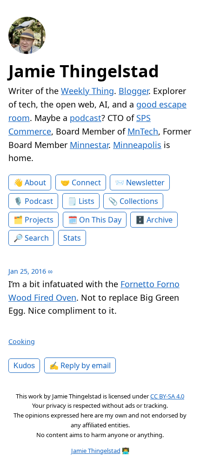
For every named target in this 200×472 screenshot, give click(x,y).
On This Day (100, 220)
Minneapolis (137, 144)
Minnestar (89, 144)
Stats (72, 238)
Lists (86, 201)
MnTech (142, 131)
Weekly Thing (87, 90)
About (35, 182)
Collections (139, 201)
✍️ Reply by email (80, 365)
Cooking (21, 341)
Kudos (24, 365)
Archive (160, 220)
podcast (85, 117)
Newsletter (145, 182)
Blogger (133, 90)
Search (37, 238)
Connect (86, 182)
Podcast (39, 201)
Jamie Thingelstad (83, 71)
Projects (39, 220)
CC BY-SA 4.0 (167, 396)
